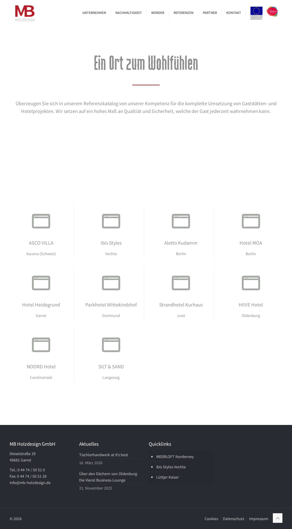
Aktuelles (89, 443)
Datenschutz (233, 518)
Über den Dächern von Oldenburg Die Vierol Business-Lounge (108, 477)
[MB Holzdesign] (25, 12)
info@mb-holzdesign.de (30, 482)
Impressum (258, 518)
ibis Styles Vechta (171, 466)
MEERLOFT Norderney (175, 456)
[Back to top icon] (277, 518)
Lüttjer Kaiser (167, 477)
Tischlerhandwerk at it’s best (103, 454)
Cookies (211, 518)
